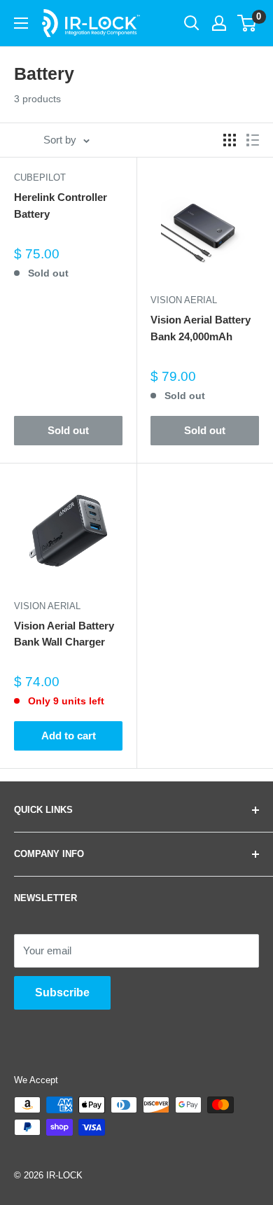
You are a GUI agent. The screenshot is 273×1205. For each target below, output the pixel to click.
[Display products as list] (252, 140)
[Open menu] (21, 23)
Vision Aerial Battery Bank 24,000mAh (200, 328)
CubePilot (40, 177)
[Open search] (192, 23)
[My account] (219, 23)
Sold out (68, 430)
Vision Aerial (183, 300)
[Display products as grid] (229, 140)
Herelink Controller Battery (60, 205)
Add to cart (68, 735)
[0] (247, 23)
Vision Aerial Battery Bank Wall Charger (64, 634)
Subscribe (62, 992)
